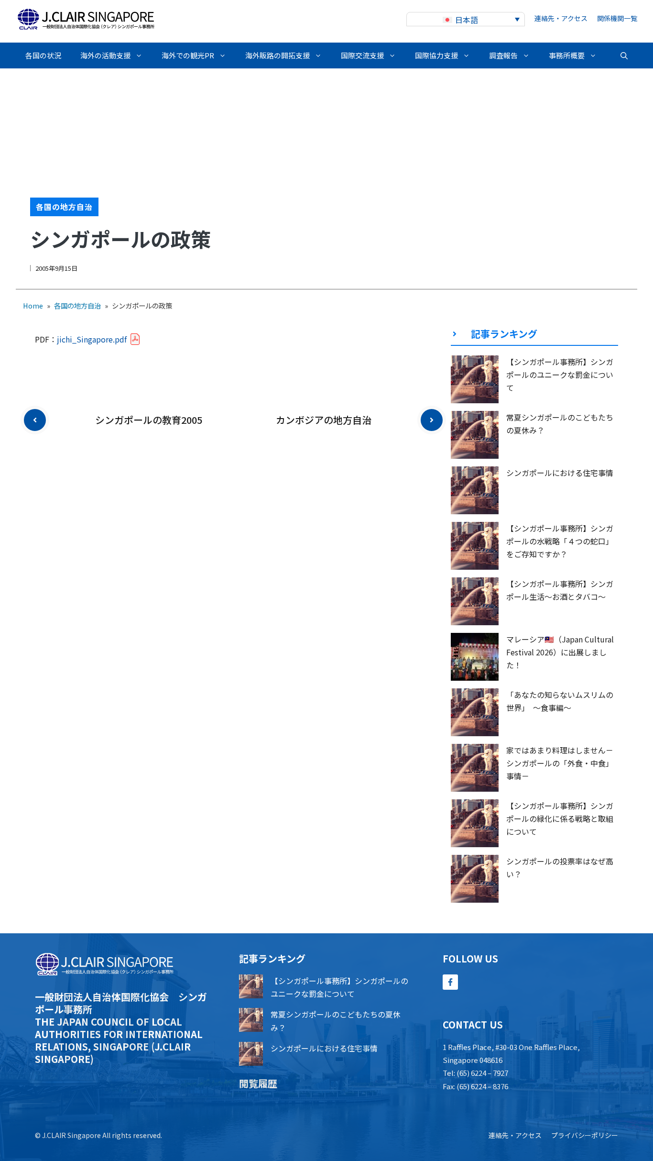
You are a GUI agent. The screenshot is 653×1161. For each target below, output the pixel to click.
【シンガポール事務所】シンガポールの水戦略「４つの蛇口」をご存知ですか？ (559, 541)
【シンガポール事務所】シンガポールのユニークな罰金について (559, 374)
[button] (624, 55)
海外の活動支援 (105, 55)
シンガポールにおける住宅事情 (559, 472)
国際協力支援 (436, 55)
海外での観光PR (188, 55)
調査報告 (503, 55)
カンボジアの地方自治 (323, 420)
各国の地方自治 (64, 206)
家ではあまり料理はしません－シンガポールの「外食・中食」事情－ (559, 763)
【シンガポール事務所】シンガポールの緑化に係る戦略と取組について (559, 818)
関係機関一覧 (617, 18)
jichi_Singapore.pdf (92, 339)
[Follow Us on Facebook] (450, 982)
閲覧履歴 (258, 1083)
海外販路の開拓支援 (277, 55)
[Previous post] (35, 420)
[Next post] (431, 420)
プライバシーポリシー (584, 1135)
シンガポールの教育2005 (148, 420)
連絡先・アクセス (561, 18)
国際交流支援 (362, 55)
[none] (465, 19)
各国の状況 (43, 55)
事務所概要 (567, 55)
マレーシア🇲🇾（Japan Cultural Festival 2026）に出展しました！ (560, 652)
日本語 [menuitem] (466, 19)
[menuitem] (465, 19)
